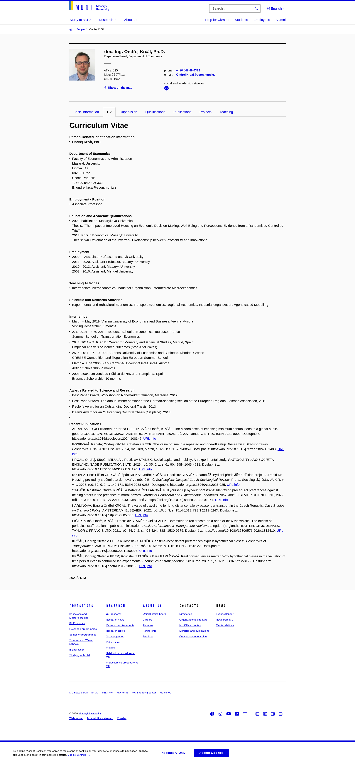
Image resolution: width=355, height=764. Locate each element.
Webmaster (76, 718)
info (153, 438)
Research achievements (120, 625)
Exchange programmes (83, 628)
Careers (147, 619)
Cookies (121, 718)
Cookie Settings (77, 754)
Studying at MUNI (79, 655)
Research (115, 606)
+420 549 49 (188, 70)
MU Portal (122, 692)
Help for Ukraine (217, 20)
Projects (206, 112)
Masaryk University (90, 713)
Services (148, 636)
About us (152, 606)
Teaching (226, 112)
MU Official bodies (190, 625)
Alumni (280, 20)
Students (241, 20)
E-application (76, 649)
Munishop (165, 692)
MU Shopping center (144, 692)
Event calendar (225, 613)
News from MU (224, 619)
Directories (185, 613)
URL (146, 438)
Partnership (149, 630)
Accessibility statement (100, 718)
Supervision (128, 112)
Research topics (115, 630)
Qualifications (155, 112)
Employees (261, 20)
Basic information (86, 112)
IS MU (95, 692)
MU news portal (78, 692)
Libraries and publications (194, 630)
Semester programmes (82, 634)
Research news (115, 619)
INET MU (107, 692)
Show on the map (120, 87)
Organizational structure (193, 619)
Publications (182, 112)
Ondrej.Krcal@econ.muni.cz (195, 74)
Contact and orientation (193, 636)
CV (109, 112)
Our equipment (115, 636)
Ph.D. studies (77, 623)
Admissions (81, 606)
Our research (113, 613)
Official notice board (154, 613)
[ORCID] (167, 89)
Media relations (225, 625)
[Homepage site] (89, 6)
